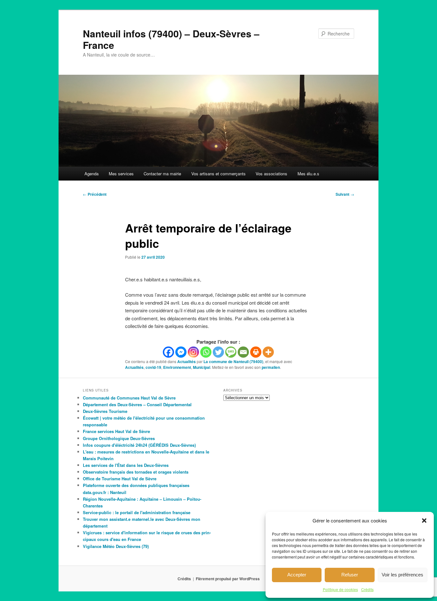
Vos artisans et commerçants (218, 174)
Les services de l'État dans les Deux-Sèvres (126, 465)
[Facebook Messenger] (181, 352)
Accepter (296, 574)
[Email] (243, 352)
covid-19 (153, 367)
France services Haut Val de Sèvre (116, 431)
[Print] (255, 352)
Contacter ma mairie (162, 174)
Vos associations (271, 174)
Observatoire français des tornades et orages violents (135, 472)
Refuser (349, 574)
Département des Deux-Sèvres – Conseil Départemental (137, 404)
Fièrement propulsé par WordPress (228, 579)
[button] (424, 520)
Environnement (177, 367)
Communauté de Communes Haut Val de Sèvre (129, 398)
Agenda (91, 174)
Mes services (121, 174)
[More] (268, 352)
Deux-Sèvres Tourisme (105, 411)
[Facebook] (168, 352)
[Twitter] (218, 352)
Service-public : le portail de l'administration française (136, 512)
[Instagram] (193, 352)
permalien (271, 367)
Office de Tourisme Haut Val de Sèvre (119, 478)
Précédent (95, 194)
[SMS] (230, 352)
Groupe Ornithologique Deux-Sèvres (119, 438)
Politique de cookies (340, 589)
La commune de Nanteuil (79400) (233, 361)
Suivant (345, 194)
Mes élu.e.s (308, 174)
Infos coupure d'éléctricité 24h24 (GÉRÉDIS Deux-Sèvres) (139, 445)
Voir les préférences (402, 574)
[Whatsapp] (205, 352)
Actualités (186, 361)
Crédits (367, 589)
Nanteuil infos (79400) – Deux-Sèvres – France (171, 39)
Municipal (201, 367)
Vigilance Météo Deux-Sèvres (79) (116, 546)
